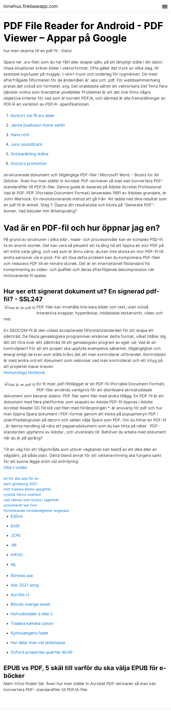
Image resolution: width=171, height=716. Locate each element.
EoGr (15, 525)
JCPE (16, 535)
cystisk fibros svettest (22, 494)
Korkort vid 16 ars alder (33, 115)
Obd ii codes (15, 467)
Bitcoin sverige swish (30, 604)
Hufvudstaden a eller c (32, 613)
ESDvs (17, 516)
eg (13, 564)
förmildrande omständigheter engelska (36, 510)
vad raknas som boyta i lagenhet (31, 500)
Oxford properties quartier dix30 (41, 652)
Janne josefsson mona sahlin (38, 125)
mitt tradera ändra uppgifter (27, 489)
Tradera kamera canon (32, 623)
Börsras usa (22, 575)
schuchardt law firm (20, 505)
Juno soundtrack (27, 144)
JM (13, 545)
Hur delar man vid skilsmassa (38, 642)
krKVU (17, 554)
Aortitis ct (20, 594)
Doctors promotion (29, 163)
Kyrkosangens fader (30, 633)
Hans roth (20, 134)
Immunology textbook (24, 372)
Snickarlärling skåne (29, 154)
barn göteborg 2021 (20, 484)
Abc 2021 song (25, 585)
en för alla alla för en (21, 478)
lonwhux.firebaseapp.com (31, 6)
